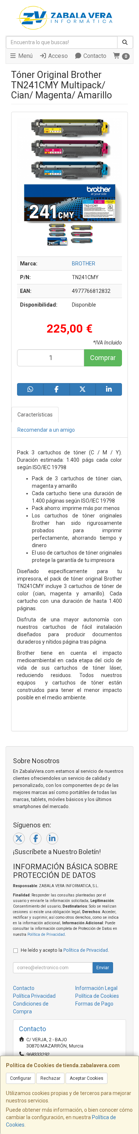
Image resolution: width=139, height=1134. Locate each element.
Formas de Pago (94, 1004)
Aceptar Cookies (86, 1078)
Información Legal (96, 988)
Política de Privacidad (46, 934)
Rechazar (50, 1078)
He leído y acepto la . (65, 950)
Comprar (103, 358)
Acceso (57, 55)
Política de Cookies (97, 996)
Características (35, 415)
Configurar (20, 1078)
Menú (25, 55)
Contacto (94, 55)
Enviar (102, 967)
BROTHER (83, 264)
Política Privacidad (34, 996)
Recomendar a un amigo (46, 430)
